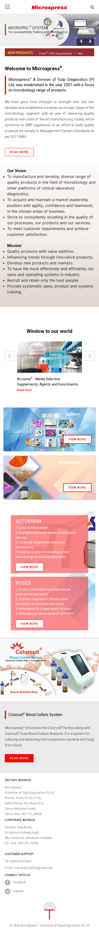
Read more (19, 152)
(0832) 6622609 (20, 861)
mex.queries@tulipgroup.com (33, 868)
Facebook (19, 882)
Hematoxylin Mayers (80, 53)
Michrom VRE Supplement (42, 53)
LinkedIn (18, 891)
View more (77, 439)
